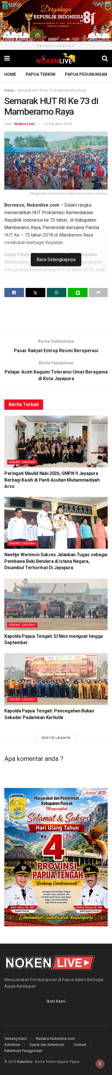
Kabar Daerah (22, 462)
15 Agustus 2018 (58, 124)
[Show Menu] (7, 58)
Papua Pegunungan (86, 74)
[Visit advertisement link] (56, 21)
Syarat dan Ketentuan (46, 1044)
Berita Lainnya (56, 738)
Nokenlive (24, 1062)
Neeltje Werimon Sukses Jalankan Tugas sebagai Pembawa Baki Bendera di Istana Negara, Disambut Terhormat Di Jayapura (55, 561)
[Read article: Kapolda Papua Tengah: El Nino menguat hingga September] (56, 604)
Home (10, 74)
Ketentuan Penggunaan (23, 1050)
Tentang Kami (15, 1038)
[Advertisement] (56, 314)
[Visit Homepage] (56, 58)
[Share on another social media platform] (98, 292)
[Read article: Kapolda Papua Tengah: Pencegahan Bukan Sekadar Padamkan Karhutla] (56, 679)
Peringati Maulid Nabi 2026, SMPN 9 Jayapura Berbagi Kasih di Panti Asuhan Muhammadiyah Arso (52, 480)
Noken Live (24, 124)
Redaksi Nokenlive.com (55, 1038)
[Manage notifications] (100, 1063)
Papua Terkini (40, 74)
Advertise (12, 1044)
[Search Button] (105, 58)
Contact (80, 1044)
